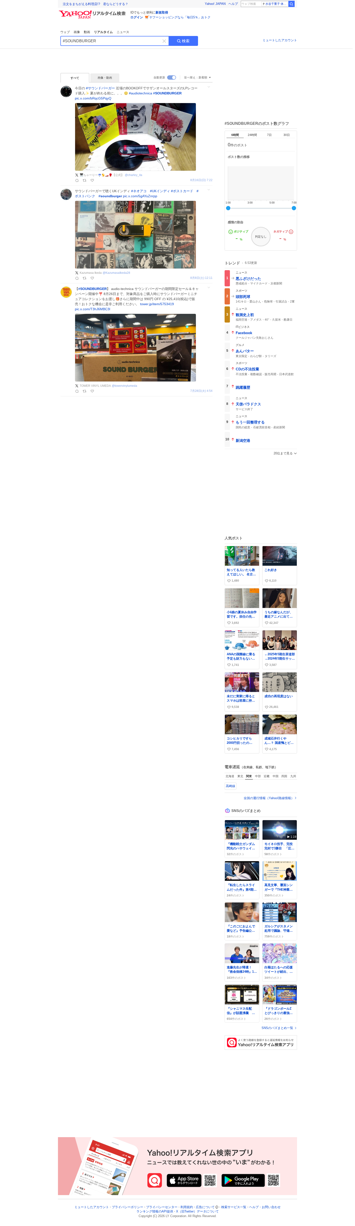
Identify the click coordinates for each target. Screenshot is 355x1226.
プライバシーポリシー (127, 1207)
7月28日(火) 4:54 (201, 391)
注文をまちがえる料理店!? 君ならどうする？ (95, 4)
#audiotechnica (140, 93)
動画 (87, 32)
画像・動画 (105, 77)
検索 (186, 41)
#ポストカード (182, 191)
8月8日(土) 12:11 (201, 278)
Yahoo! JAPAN (215, 4)
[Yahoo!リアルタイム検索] (93, 12)
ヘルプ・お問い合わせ (265, 1207)
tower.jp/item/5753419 (157, 304)
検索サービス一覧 (233, 1207)
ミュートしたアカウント (280, 40)
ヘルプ (233, 4)
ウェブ (65, 32)
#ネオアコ (139, 191)
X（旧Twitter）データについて (197, 1211)
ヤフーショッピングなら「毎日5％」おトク (180, 17)
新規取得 (162, 12)
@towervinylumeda (124, 386)
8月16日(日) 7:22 (201, 180)
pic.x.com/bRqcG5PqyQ (93, 98)
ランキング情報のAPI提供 (154, 1211)
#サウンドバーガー (100, 88)
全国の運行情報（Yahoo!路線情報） (269, 798)
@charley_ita (133, 175)
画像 (77, 32)
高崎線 (230, 786)
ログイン (136, 17)
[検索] (291, 4)
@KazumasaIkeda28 (116, 273)
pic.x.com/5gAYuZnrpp (140, 196)
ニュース (123, 32)
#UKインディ (160, 191)
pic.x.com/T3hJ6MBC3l (92, 309)
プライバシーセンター (162, 1207)
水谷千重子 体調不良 (276, 4)
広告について (205, 1207)
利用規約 (186, 1207)
